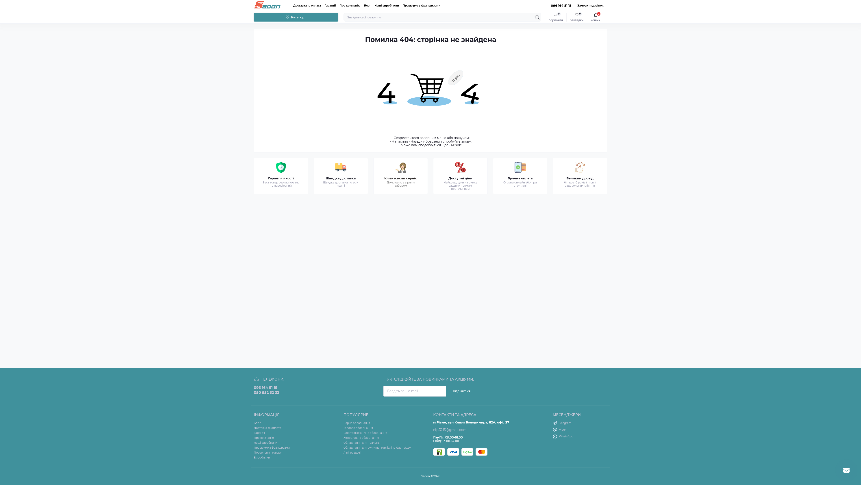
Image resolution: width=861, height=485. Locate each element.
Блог (367, 5)
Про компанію (349, 5)
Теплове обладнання (358, 428)
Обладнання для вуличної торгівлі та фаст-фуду (377, 447)
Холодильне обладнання (361, 437)
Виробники (262, 457)
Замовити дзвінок (590, 5)
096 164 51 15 (265, 388)
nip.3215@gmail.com (450, 430)
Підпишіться (461, 391)
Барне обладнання (357, 423)
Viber (562, 429)
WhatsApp (566, 436)
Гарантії (330, 5)
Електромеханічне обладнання (365, 432)
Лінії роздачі (352, 452)
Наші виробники (386, 5)
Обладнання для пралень (362, 442)
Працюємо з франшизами (422, 5)
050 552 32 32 (266, 393)
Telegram (565, 423)
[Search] (537, 17)
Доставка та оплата (307, 5)
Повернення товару (268, 452)
